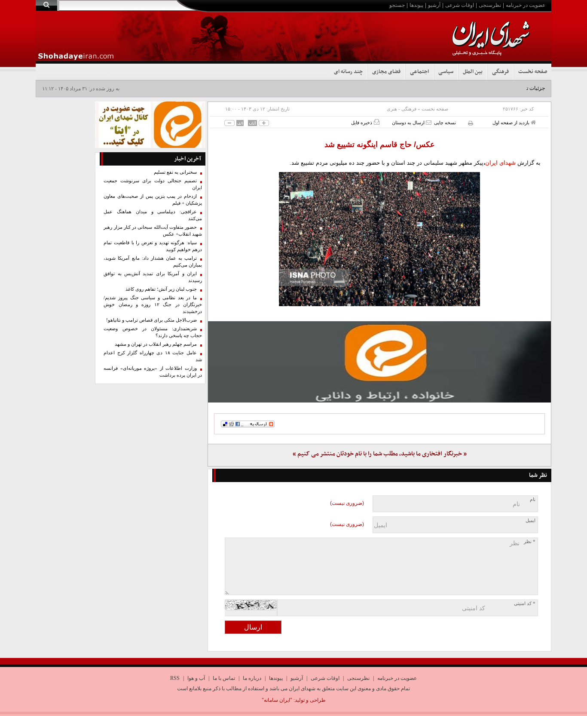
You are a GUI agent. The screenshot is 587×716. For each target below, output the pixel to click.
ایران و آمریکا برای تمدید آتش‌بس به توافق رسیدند (153, 277)
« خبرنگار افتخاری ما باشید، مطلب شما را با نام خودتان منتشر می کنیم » (380, 454)
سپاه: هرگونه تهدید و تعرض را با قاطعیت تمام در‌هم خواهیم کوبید (153, 246)
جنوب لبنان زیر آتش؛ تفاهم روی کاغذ (161, 289)
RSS (175, 678)
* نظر (529, 541)
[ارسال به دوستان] (428, 122)
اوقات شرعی (459, 5)
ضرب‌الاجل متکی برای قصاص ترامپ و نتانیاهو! (151, 320)
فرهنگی (500, 72)
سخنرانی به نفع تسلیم (175, 172)
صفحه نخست (532, 72)
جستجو (397, 5)
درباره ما (252, 678)
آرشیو (434, 5)
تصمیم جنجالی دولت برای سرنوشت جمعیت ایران (153, 184)
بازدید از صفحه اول (511, 122)
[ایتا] (379, 361)
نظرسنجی (490, 5)
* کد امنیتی (524, 603)
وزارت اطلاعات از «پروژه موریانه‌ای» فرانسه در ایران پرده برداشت (153, 372)
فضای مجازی (386, 72)
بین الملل (473, 72)
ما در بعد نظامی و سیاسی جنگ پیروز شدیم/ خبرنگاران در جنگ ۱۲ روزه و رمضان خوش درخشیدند (153, 304)
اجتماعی (419, 72)
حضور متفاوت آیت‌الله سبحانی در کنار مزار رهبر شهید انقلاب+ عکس (153, 231)
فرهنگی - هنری (401, 108)
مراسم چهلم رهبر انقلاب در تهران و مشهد (156, 344)
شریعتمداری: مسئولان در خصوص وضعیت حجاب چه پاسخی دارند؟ (153, 332)
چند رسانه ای (348, 72)
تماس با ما (224, 678)
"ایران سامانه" (277, 700)
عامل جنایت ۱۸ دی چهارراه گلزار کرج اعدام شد (153, 356)
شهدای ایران (500, 163)
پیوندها (416, 5)
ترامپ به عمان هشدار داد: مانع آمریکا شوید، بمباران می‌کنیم (153, 261)
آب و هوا (196, 678)
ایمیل (530, 520)
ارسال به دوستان (409, 122)
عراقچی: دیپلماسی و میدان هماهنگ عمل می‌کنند (153, 215)
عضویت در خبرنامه (525, 5)
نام (532, 499)
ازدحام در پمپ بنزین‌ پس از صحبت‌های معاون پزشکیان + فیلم (153, 200)
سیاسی (445, 72)
